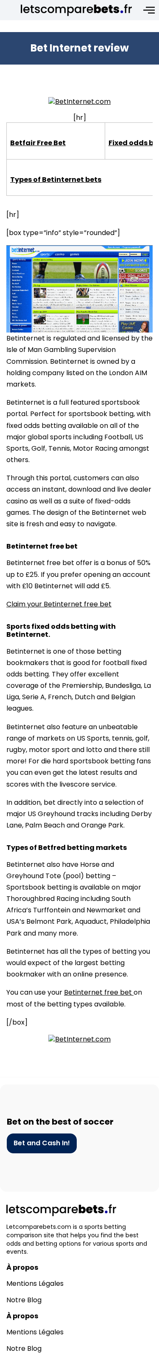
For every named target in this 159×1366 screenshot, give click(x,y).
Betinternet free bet (99, 992)
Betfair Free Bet (38, 143)
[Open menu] (149, 10)
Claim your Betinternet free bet (59, 604)
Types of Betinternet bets (55, 179)
